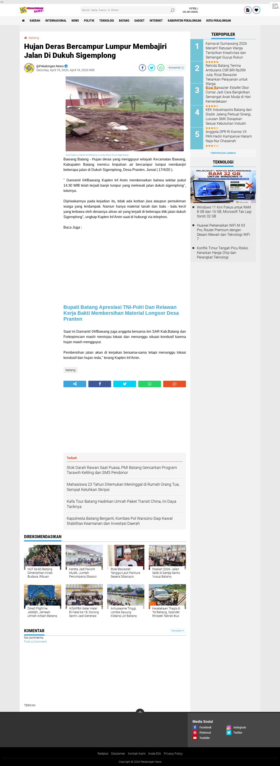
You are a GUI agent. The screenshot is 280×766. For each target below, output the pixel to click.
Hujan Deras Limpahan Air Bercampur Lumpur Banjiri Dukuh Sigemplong (97, 155)
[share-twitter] (151, 67)
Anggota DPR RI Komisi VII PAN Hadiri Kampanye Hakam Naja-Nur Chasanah (229, 136)
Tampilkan (176, 630)
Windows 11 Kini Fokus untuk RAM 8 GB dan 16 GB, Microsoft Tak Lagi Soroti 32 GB (224, 212)
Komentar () (176, 67)
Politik (89, 20)
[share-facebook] (142, 67)
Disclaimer (118, 753)
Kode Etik (154, 753)
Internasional (55, 20)
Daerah (35, 20)
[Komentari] (174, 384)
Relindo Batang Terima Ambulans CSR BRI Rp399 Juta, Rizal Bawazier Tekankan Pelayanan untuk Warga (227, 75)
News (75, 20)
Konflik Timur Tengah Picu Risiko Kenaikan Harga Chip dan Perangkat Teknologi (222, 252)
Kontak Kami (136, 753)
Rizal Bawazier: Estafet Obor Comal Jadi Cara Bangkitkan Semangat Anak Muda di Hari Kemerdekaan (228, 94)
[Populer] (256, 10)
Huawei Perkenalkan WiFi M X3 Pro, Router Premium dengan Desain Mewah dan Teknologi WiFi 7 (223, 232)
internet (156, 20)
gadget (139, 20)
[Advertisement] (41, 141)
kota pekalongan (218, 20)
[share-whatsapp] (160, 67)
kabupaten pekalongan (184, 20)
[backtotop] (140, 713)
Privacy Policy (173, 753)
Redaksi (103, 753)
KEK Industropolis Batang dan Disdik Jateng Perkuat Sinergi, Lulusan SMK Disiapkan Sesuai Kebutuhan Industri (229, 116)
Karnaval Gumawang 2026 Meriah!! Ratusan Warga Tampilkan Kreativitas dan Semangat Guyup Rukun (226, 50)
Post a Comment (35, 641)
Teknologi (106, 20)
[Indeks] (247, 10)
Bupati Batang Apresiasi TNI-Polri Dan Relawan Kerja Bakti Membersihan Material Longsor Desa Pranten (121, 313)
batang (124, 20)
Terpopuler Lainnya (223, 153)
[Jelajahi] (275, 6)
